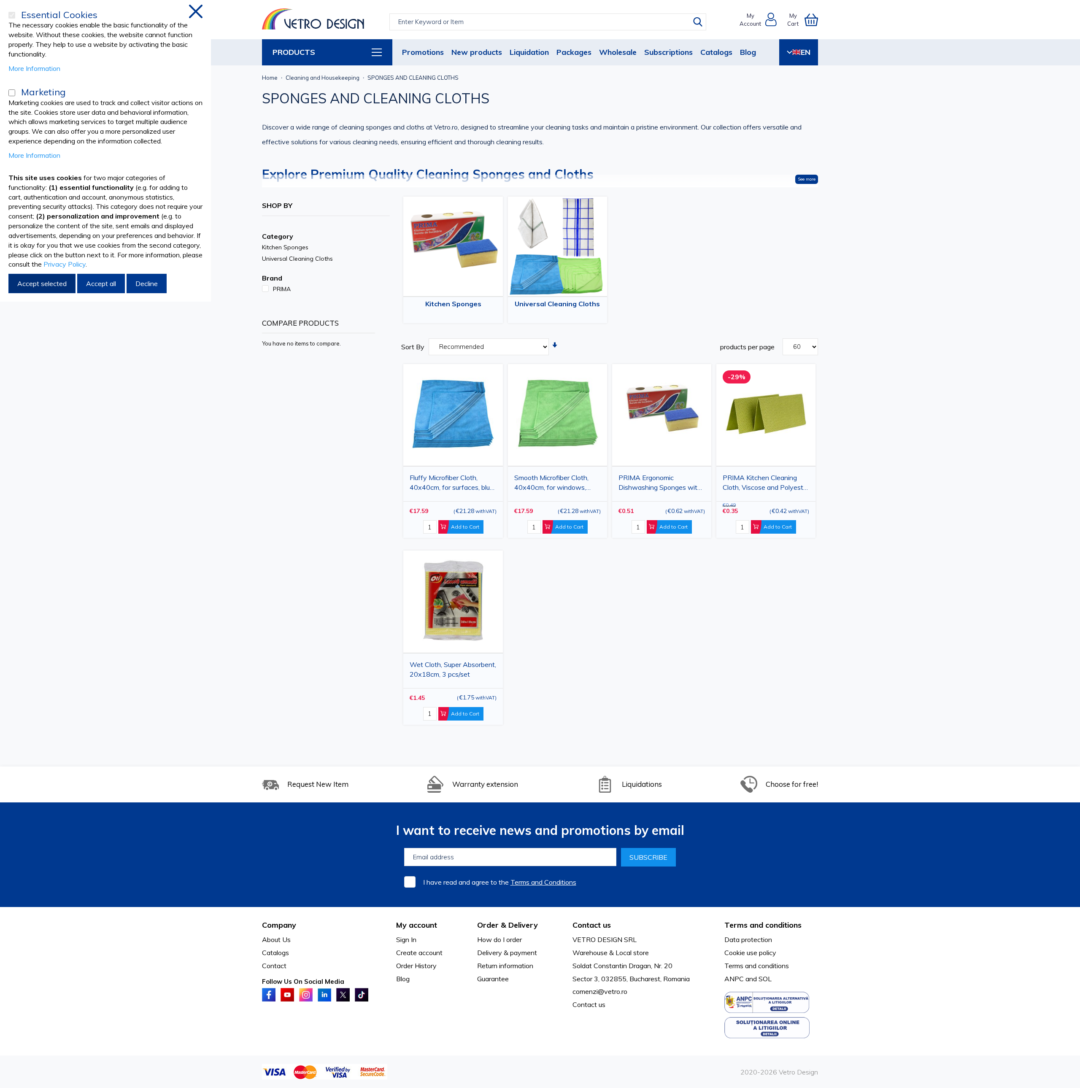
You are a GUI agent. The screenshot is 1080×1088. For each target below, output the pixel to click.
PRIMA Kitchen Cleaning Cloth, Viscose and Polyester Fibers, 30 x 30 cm (766, 484)
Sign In (406, 939)
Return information (505, 965)
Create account (419, 952)
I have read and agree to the (499, 882)
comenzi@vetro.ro (599, 991)
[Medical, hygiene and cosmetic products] (313, 19)
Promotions (423, 52)
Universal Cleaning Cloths (557, 304)
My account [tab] (416, 925)
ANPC (734, 979)
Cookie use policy (750, 952)
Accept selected (42, 283)
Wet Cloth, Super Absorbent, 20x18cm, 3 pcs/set (453, 669)
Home (270, 77)
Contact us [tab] (591, 925)
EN (805, 52)
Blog (748, 52)
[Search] (697, 21)
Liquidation (529, 52)
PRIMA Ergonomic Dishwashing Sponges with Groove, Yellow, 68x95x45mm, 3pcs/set (659, 484)
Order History (416, 965)
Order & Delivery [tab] (507, 925)
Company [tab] (279, 925)
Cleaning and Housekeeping (322, 77)
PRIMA (282, 289)
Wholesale (618, 52)
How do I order (499, 939)
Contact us (588, 1004)
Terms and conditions (756, 965)
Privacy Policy (64, 264)
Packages (573, 52)
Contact (274, 965)
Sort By (412, 347)
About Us (276, 939)
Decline (146, 283)
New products (476, 52)
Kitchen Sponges (453, 304)
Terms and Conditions (543, 882)
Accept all (101, 283)
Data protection (748, 939)
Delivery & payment (507, 952)
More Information (34, 68)
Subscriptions (668, 52)
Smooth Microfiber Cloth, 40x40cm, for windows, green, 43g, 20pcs (551, 484)
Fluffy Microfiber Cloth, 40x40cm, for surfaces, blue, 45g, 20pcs (452, 484)
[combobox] (547, 21)
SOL (765, 979)
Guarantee (493, 979)
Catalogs (716, 52)
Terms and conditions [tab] (763, 925)
